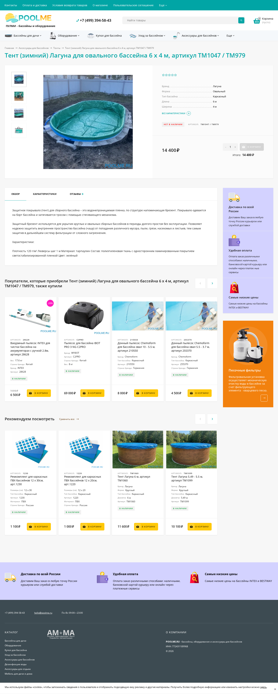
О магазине (100, 5)
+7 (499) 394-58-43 (95, 20)
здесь (263, 687)
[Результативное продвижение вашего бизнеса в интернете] (61, 638)
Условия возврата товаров (69, 5)
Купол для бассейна (16, 650)
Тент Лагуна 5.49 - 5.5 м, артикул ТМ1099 (187, 478)
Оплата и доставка (35, 5)
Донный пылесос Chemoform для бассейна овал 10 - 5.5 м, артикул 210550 (137, 346)
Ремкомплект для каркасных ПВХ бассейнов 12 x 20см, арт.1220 (82, 480)
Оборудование (13, 645)
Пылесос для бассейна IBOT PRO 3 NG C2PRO (82, 345)
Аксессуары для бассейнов (34, 48)
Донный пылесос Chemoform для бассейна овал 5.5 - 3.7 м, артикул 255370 (190, 346)
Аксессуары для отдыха (18, 669)
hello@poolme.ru (43, 612)
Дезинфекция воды (15, 664)
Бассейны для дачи (15, 640)
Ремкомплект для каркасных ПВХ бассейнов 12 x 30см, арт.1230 (28, 480)
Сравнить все (67, 419)
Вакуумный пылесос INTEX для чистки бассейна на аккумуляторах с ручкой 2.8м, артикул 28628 (30, 348)
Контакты (11, 5)
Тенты (56, 48)
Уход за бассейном (15, 654)
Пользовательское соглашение (133, 5)
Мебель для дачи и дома (18, 673)
